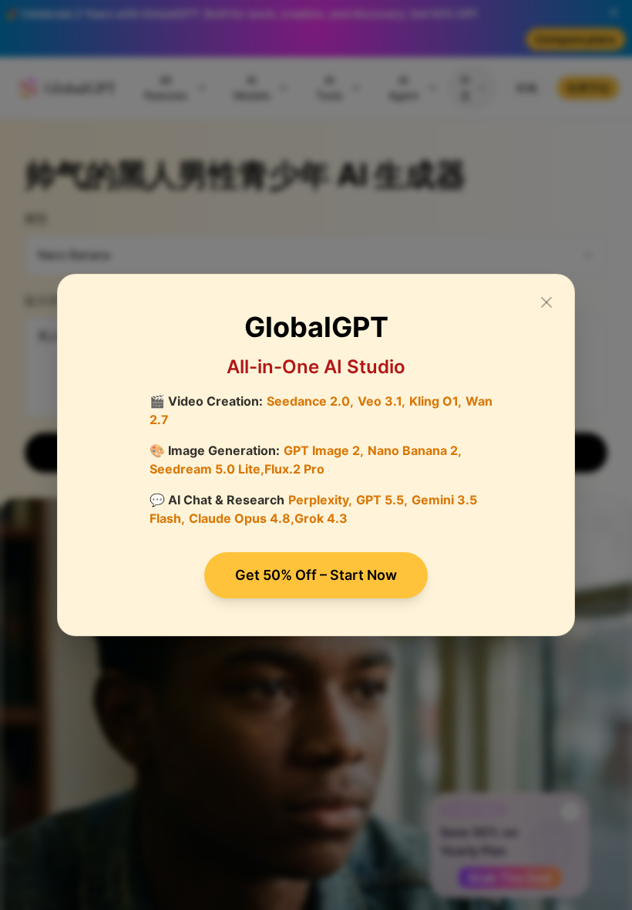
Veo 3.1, (381, 401)
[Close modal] (546, 302)
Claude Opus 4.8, (241, 518)
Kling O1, (435, 401)
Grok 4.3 (321, 518)
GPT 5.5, (382, 499)
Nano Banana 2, (415, 450)
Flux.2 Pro (294, 469)
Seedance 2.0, (310, 401)
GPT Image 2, (324, 450)
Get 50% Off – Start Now (316, 575)
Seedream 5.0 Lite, (207, 469)
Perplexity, (320, 499)
